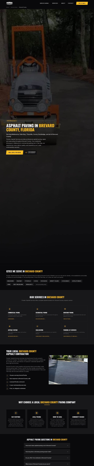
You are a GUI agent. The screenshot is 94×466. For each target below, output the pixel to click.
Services (55, 3)
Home (7, 7)
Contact (71, 3)
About (63, 3)
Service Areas (44, 3)
